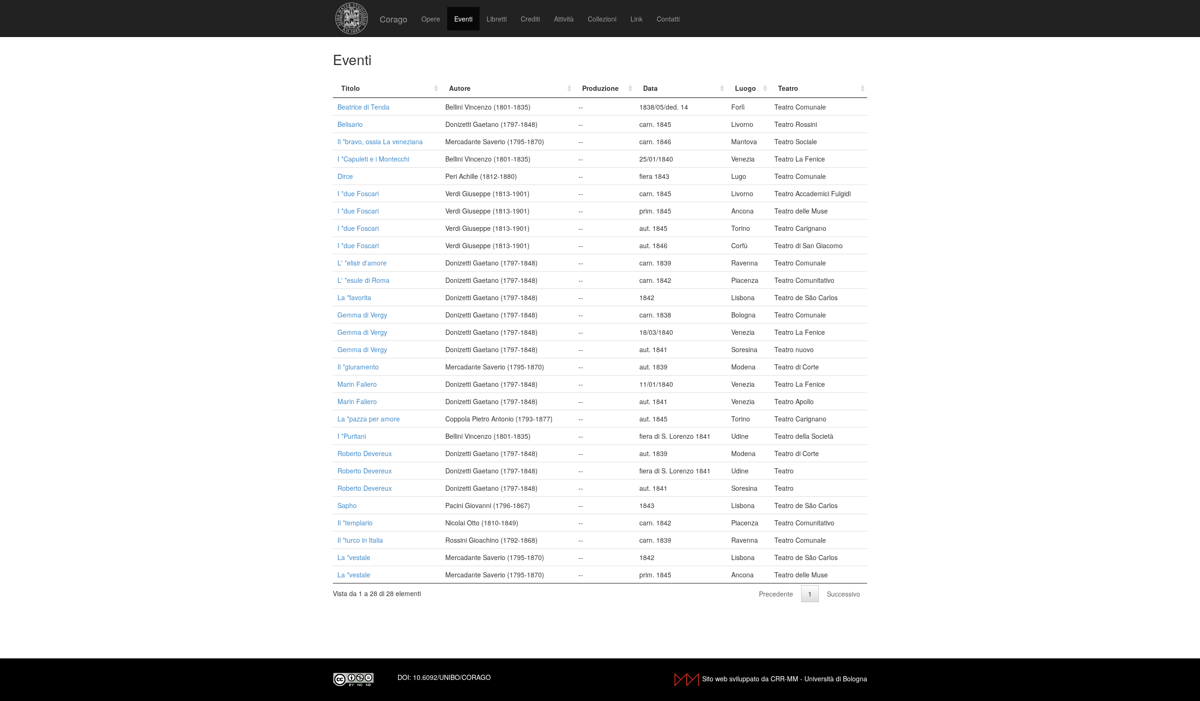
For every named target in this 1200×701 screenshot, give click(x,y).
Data (650, 88)
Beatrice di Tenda (364, 106)
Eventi (463, 18)
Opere (430, 18)
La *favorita (354, 297)
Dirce (345, 176)
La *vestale (354, 557)
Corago (393, 19)
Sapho (347, 505)
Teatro (788, 88)
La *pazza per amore (369, 418)
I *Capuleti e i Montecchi (373, 158)
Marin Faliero (357, 384)
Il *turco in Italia (360, 540)
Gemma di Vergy (362, 314)
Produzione (600, 88)
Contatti (668, 18)
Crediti (530, 18)
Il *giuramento (358, 366)
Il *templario (355, 522)
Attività (564, 18)
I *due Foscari (358, 193)
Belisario (350, 124)
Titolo (350, 88)
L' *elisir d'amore (362, 262)
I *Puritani (352, 436)
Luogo (745, 88)
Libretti (497, 18)
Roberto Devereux (365, 453)
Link (636, 18)
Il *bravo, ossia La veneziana (380, 141)
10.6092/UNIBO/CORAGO (452, 677)
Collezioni (602, 18)
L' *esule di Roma (364, 280)
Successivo (843, 593)
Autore (460, 88)
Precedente (776, 593)
